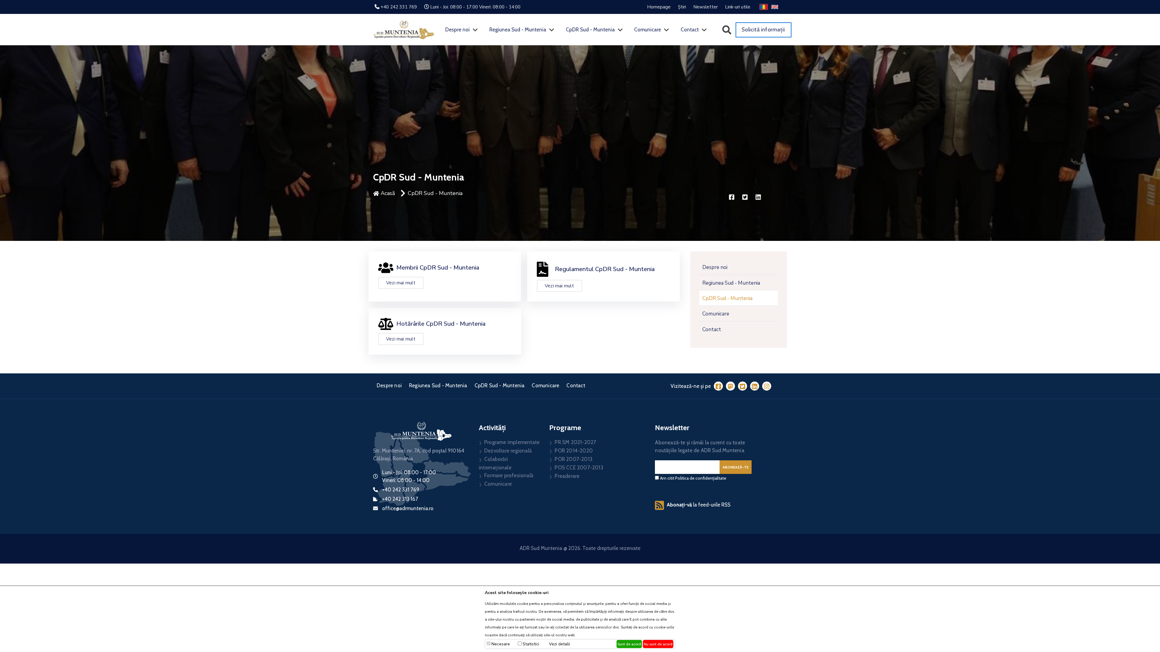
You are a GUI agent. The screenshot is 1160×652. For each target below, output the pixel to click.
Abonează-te (736, 467)
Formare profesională (508, 475)
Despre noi (457, 30)
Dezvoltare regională (508, 451)
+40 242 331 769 (399, 7)
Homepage (659, 7)
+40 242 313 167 (400, 499)
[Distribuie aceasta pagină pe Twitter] (745, 197)
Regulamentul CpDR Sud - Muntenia (605, 269)
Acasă (387, 193)
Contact (690, 30)
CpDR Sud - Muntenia (590, 30)
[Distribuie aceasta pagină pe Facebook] (732, 197)
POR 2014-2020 (574, 451)
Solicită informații (763, 29)
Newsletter (705, 7)
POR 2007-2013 (573, 459)
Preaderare (567, 476)
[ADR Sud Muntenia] (404, 29)
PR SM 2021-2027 (575, 442)
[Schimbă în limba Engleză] (774, 6)
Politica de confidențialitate (700, 478)
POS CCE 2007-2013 (579, 468)
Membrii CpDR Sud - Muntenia (437, 268)
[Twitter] (742, 386)
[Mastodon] (730, 386)
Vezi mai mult (401, 283)
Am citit (693, 478)
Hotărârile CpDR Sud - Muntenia (440, 324)
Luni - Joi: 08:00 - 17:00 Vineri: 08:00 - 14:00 (475, 7)
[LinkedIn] (754, 386)
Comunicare (647, 30)
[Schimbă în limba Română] (763, 6)
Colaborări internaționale (495, 463)
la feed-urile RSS (698, 505)
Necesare (500, 644)
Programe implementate (512, 442)
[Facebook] (718, 386)
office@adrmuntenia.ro (407, 508)
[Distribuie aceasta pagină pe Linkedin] (758, 197)
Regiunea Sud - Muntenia (517, 30)
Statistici (531, 644)
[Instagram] (766, 386)
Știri (682, 7)
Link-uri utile (737, 7)
